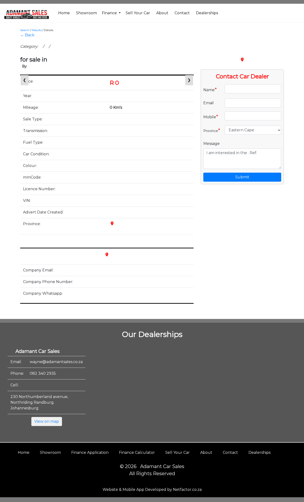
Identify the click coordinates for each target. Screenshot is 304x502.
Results (37, 30)
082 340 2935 (43, 373)
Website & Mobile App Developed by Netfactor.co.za (152, 489)
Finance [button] (110, 13)
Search (24, 30)
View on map (46, 421)
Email (208, 103)
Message (211, 143)
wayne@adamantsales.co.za (56, 362)
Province (211, 130)
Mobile (210, 116)
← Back (27, 35)
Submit (242, 177)
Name (210, 89)
